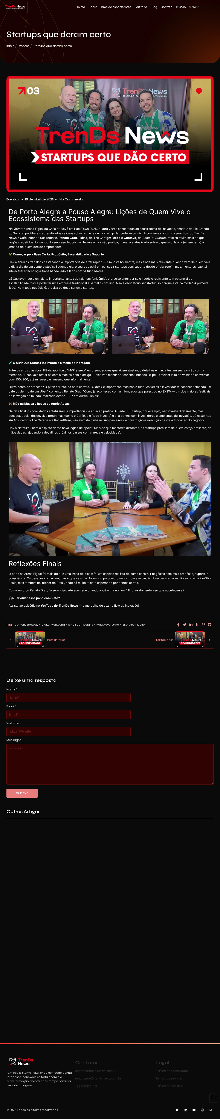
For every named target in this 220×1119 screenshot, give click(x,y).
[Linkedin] (186, 1110)
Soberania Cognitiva (109, 1013)
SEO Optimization (134, 625)
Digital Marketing (54, 625)
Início (10, 46)
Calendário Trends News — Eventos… (36, 915)
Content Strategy (27, 625)
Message (13, 740)
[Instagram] (177, 1110)
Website (12, 723)
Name (11, 689)
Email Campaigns (81, 625)
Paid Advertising (108, 625)
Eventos (23, 46)
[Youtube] (194, 1110)
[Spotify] (202, 1110)
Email (11, 706)
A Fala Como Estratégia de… (115, 915)
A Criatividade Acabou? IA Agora (33, 1013)
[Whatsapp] (210, 1110)
